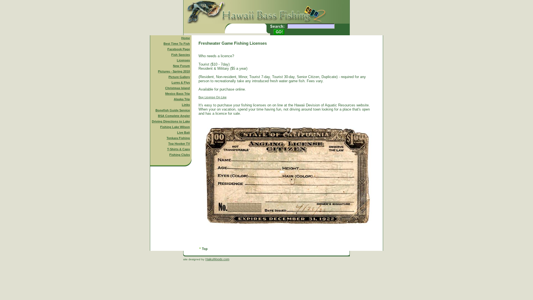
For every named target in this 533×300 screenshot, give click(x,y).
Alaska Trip (182, 99)
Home (185, 38)
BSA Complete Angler (174, 116)
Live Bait (183, 132)
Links (186, 104)
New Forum (181, 66)
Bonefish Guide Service (172, 110)
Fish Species (180, 54)
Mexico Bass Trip (177, 93)
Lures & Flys (181, 82)
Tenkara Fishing (178, 138)
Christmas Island (177, 88)
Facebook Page (178, 49)
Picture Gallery (179, 77)
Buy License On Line (212, 97)
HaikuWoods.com (217, 259)
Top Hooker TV (179, 143)
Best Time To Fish (177, 43)
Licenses (183, 60)
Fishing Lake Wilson (175, 127)
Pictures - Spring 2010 (174, 71)
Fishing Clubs (179, 154)
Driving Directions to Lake (171, 121)
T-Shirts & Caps (178, 149)
